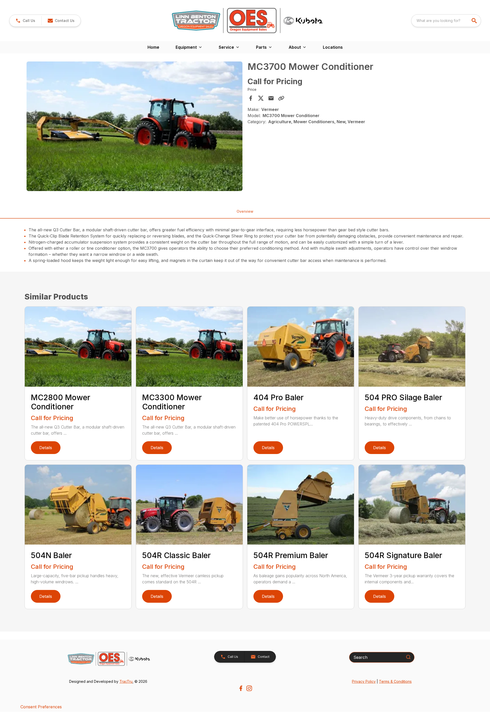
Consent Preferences (41, 706)
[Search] (408, 657)
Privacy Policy (364, 681)
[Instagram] (249, 688)
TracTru (125, 681)
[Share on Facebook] (251, 98)
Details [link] (45, 447)
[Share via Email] (271, 98)
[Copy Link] (281, 98)
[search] (475, 21)
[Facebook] (241, 688)
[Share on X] (261, 98)
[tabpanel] (134, 127)
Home (153, 47)
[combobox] (446, 21)
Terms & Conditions (395, 681)
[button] (25, 20)
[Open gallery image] (134, 126)
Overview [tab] (245, 211)
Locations (333, 47)
